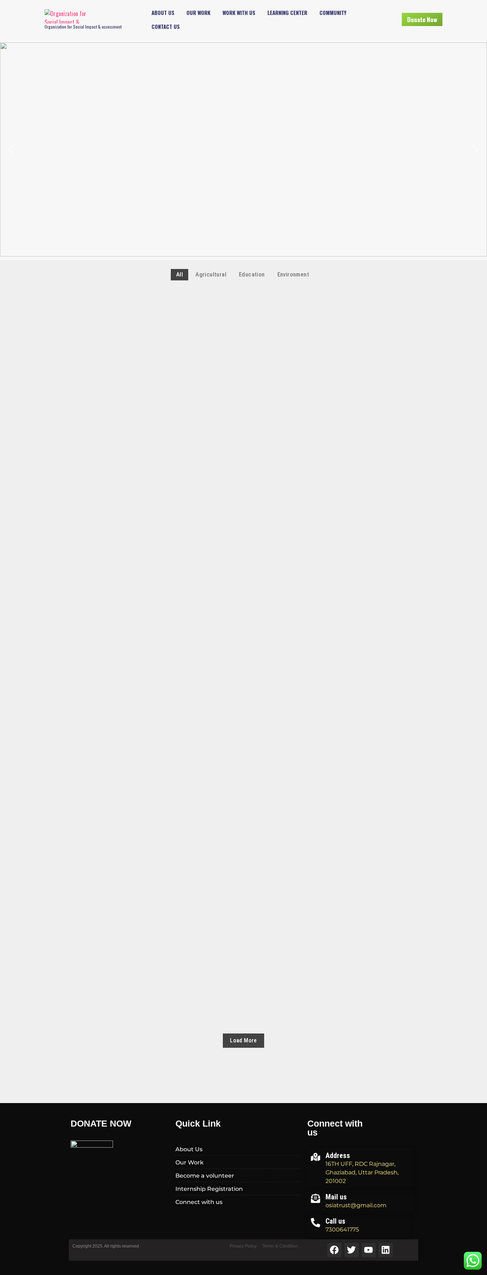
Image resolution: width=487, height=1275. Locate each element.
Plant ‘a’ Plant (94, 710)
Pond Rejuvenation (100, 792)
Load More (243, 1040)
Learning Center (287, 12)
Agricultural (88, 659)
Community (333, 12)
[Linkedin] (386, 1250)
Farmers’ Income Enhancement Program (133, 956)
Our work (198, 12)
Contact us (166, 26)
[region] (243, 149)
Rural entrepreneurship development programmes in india (164, 465)
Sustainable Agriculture (110, 874)
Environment (150, 659)
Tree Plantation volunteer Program (129, 547)
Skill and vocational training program (133, 384)
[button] (11, 149)
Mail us (336, 1197)
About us (163, 12)
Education (83, 332)
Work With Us (238, 12)
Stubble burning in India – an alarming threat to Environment (169, 629)
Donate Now (422, 19)
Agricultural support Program (121, 302)
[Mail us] (315, 1198)
